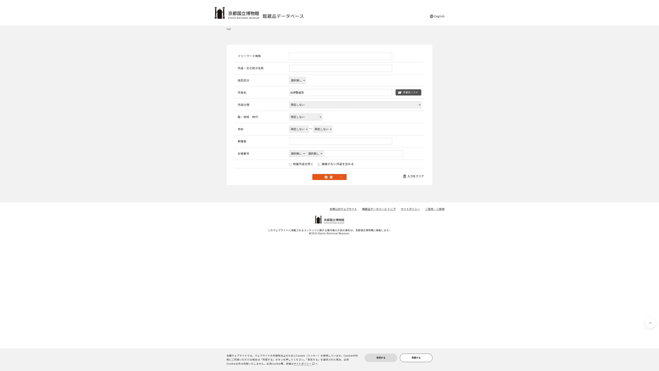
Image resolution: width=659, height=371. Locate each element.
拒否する (381, 357)
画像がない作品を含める (337, 164)
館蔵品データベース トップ (379, 209)
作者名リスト (410, 92)
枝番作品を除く (303, 164)
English (439, 16)
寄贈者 (242, 141)
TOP (229, 29)
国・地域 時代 (248, 117)
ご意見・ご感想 (434, 209)
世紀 (241, 129)
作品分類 (243, 104)
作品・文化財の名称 (251, 68)
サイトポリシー (410, 209)
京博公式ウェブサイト (343, 209)
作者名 (242, 92)
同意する (416, 357)
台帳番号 (243, 153)
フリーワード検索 (249, 56)
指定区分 (243, 80)
